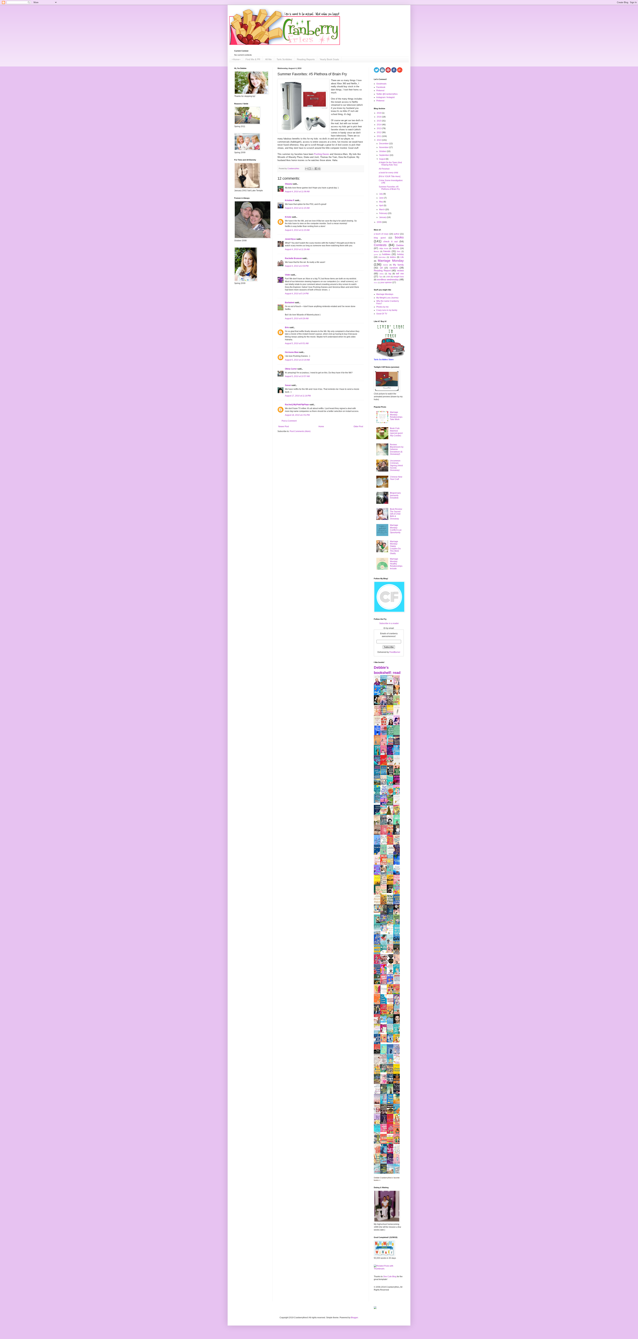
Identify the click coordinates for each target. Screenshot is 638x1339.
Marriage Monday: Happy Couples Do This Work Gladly (395, 547)
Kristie (288, 217)
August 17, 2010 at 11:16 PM (298, 396)
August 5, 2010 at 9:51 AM (297, 343)
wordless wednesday (388, 279)
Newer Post (283, 426)
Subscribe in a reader (389, 623)
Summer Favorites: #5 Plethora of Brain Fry (389, 188)
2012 (379, 132)
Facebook (380, 87)
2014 (379, 124)
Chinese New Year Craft (396, 478)
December (384, 143)
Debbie (400, 245)
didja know (383, 248)
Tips (380, 277)
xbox (375, 282)
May (381, 202)
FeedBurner (394, 652)
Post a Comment (289, 421)
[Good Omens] (391, 892)
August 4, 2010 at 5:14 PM (297, 293)
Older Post (358, 426)
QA (381, 268)
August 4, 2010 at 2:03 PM (297, 266)
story (381, 274)
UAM (388, 277)
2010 (379, 140)
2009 (379, 222)
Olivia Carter (291, 369)
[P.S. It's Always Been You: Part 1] (384, 1032)
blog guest (380, 238)
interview (382, 257)
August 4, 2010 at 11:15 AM (297, 208)
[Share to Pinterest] (319, 168)
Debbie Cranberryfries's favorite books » (387, 1179)
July (381, 194)
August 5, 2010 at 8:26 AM (297, 318)
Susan (288, 385)
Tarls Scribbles (284, 59)
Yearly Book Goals (329, 59)
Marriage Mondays (384, 294)
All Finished (384, 169)
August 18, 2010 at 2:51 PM (297, 415)
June (381, 198)
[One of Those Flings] (384, 1022)
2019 (379, 113)
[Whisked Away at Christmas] (384, 1131)
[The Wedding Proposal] (384, 932)
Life (402, 257)
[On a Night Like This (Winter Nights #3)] (391, 1042)
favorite (395, 248)
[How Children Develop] (378, 1084)
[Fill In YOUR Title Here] (389, 176)
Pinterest (380, 90)
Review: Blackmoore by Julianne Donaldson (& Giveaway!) (396, 449)
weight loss (398, 276)
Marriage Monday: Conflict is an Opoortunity (396, 529)
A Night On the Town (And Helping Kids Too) (390, 163)
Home (321, 426)
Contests (380, 245)
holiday (400, 254)
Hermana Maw (292, 352)
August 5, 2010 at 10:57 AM (297, 376)
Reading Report (382, 270)
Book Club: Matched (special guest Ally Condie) (396, 432)
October (383, 151)
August (382, 159)
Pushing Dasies (321, 154)
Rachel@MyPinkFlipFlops (297, 404)
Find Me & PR (253, 59)
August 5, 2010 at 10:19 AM (297, 360)
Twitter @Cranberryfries (387, 94)
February (383, 213)
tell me (400, 273)
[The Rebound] (384, 1042)
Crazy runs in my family (386, 310)
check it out (390, 241)
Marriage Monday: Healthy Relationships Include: (396, 564)
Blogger (354, 1317)
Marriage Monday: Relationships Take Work (396, 416)
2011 (379, 136)
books (399, 237)
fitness (376, 251)
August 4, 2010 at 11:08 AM (297, 191)
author (396, 234)
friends (386, 251)
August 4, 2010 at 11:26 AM (297, 249)
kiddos (393, 257)
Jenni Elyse (290, 239)
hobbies (386, 254)
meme (385, 265)
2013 (379, 128)
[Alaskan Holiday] (378, 802)
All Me (268, 59)
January (383, 217)
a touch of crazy (381, 234)
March (382, 209)
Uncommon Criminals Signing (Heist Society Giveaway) (396, 466)
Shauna (288, 184)
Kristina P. (289, 200)
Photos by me (382, 307)
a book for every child (388, 172)
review (400, 270)
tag (389, 273)
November (384, 147)
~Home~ (236, 59)
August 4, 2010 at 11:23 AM (297, 230)
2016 (379, 117)
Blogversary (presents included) (395, 495)
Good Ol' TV (381, 314)
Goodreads (381, 84)
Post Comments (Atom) (300, 431)
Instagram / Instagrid (385, 97)
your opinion (386, 282)
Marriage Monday (391, 260)
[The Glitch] (384, 952)
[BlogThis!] (309, 168)
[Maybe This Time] (391, 952)
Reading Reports (306, 59)
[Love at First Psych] (384, 1072)
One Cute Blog (389, 1276)
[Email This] (306, 168)
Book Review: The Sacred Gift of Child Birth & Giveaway (396, 514)
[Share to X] (313, 168)
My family (398, 264)
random (394, 267)
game (376, 254)
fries (398, 251)
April (381, 205)
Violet (287, 275)
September (384, 155)
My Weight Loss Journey (387, 298)
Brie (287, 327)
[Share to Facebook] (316, 168)
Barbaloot (289, 302)
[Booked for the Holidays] (378, 912)
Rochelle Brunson (293, 258)
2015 (379, 121)
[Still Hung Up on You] (397, 1042)
